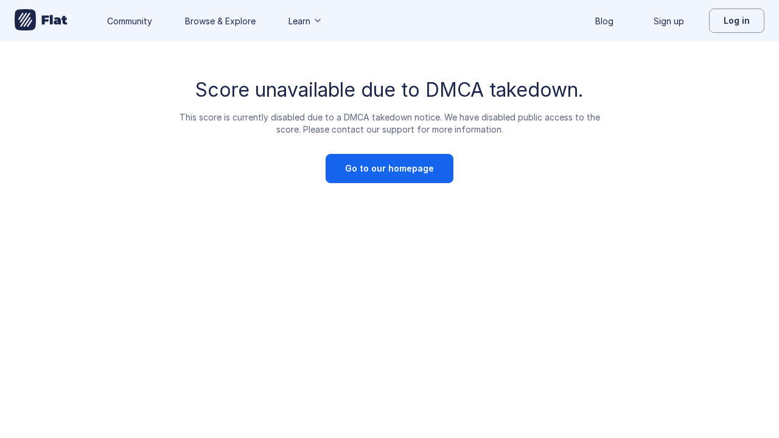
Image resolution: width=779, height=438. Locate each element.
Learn (299, 21)
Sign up (669, 21)
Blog (604, 21)
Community (129, 21)
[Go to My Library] (41, 20)
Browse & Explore (220, 21)
